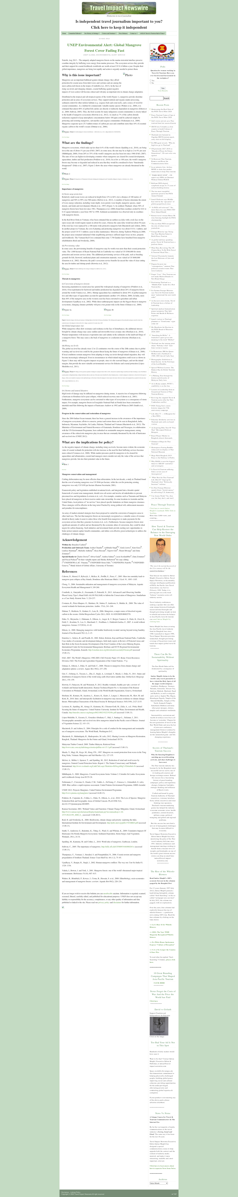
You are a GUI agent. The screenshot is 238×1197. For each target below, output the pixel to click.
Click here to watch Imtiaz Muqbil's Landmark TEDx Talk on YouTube (163, 510)
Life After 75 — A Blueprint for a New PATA (163, 415)
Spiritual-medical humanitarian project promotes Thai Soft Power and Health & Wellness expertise (163, 312)
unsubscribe (108, 893)
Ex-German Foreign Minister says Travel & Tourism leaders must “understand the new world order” (163, 293)
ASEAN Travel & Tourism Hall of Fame (152, 33)
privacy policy (103, 902)
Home (64, 33)
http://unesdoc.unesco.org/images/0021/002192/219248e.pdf (92, 712)
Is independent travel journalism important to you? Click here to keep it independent (119, 24)
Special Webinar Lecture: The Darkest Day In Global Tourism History (163, 369)
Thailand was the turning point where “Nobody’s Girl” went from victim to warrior (163, 345)
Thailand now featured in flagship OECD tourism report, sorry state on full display (163, 137)
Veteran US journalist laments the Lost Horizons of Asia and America (162, 258)
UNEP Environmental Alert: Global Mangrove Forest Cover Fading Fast (104, 47)
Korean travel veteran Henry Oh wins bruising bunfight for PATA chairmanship (163, 217)
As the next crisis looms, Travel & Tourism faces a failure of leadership (163, 303)
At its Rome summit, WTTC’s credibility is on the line (162, 385)
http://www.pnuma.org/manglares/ (75, 793)
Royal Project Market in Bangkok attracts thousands (161, 437)
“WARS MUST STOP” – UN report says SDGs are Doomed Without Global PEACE (162, 177)
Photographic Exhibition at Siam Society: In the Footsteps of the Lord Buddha (163, 361)
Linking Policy (75, 1192)
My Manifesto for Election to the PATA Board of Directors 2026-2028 (162, 329)
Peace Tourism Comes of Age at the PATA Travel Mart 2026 (163, 116)
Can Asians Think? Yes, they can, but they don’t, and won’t (162, 497)
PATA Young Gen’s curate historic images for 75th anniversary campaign (160, 408)
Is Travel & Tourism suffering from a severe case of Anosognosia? (162, 471)
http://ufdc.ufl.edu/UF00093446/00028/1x (117, 846)
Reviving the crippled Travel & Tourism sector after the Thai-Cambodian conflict (163, 399)
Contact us (133, 33)
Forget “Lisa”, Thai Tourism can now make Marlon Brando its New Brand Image (163, 276)
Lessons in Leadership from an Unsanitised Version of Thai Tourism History (162, 391)
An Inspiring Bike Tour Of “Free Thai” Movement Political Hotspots (163, 430)
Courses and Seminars (108, 33)
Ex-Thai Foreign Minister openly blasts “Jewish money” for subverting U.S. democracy (162, 490)
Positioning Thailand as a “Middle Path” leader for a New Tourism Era (163, 284)
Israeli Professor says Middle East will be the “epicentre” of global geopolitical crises (162, 201)
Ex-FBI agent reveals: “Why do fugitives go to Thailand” (163, 144)
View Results (163, 91)
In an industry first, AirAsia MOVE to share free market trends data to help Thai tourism (163, 169)
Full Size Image (65, 137)
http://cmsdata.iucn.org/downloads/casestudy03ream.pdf (110, 649)
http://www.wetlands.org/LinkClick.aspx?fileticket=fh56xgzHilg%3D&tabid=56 (104, 766)
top (175, 1194)
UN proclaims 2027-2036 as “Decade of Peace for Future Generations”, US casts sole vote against (163, 152)
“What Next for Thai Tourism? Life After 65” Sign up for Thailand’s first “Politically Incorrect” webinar (162, 480)
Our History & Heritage (91, 33)
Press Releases (123, 33)
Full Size (64, 469)
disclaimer (117, 902)
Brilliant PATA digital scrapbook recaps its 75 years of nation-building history (163, 185)
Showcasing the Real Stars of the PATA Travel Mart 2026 (162, 110)
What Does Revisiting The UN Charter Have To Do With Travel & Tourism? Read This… (163, 250)
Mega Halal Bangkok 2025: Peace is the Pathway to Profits (163, 456)
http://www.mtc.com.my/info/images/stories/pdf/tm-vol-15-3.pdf (87, 747)
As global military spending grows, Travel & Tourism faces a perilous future (163, 242)
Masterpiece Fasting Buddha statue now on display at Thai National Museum (162, 449)
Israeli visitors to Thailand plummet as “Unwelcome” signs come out (163, 321)
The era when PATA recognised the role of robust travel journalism (163, 225)
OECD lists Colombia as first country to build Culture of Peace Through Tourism (162, 129)
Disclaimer (65, 1192)
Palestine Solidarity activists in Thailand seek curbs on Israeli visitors (163, 421)
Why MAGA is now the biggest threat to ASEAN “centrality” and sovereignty (163, 463)
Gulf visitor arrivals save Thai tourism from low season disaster (163, 122)
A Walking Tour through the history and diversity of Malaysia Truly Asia (162, 377)
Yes (153, 80)
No (153, 83)
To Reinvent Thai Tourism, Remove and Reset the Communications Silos (161, 161)
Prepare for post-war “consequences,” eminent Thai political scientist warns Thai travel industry (162, 267)
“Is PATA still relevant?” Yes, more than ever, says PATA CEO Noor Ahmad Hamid (163, 209)
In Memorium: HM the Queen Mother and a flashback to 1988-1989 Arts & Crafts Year (162, 353)
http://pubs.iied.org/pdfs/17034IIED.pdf (122, 822)
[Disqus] (104, 947)
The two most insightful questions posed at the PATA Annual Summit (162, 193)
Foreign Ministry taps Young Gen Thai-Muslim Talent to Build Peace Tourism (162, 234)
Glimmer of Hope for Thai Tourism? (161, 442)
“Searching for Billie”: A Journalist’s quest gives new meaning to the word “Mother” (163, 337)
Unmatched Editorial (75, 33)
